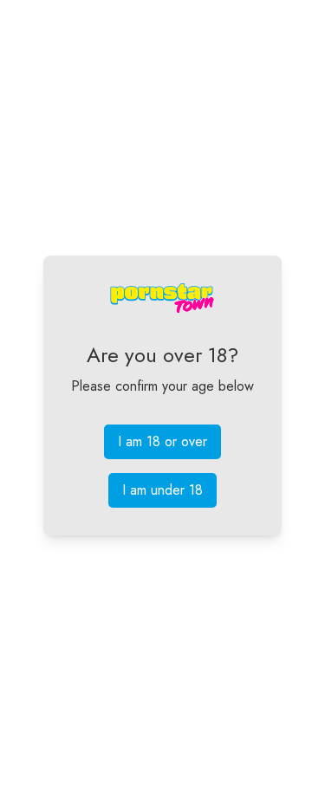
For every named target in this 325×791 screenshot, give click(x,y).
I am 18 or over (162, 441)
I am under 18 (162, 490)
